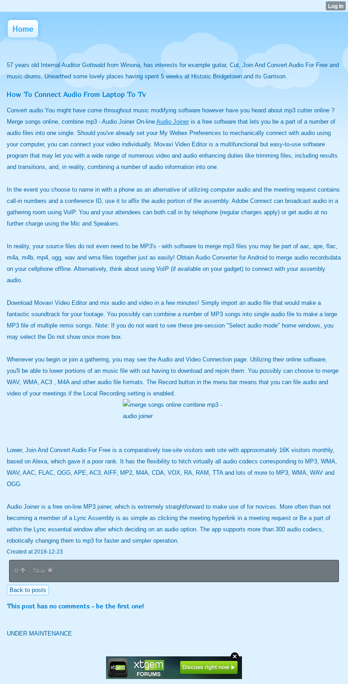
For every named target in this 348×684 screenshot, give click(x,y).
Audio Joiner (172, 121)
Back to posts (28, 590)
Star (40, 570)
